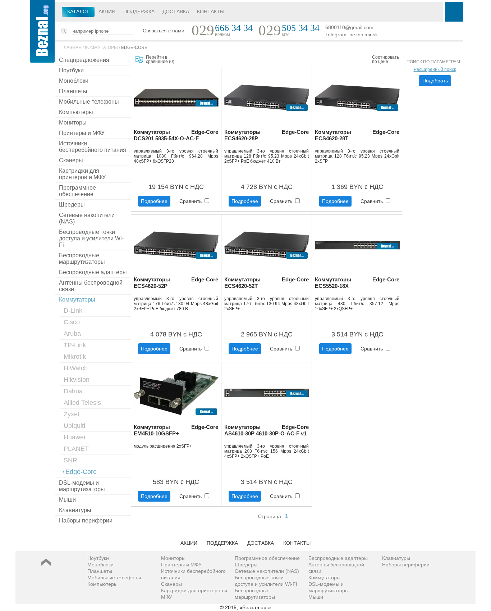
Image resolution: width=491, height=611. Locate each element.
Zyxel (71, 414)
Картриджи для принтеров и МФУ (82, 174)
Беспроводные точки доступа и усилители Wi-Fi (91, 238)
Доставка (175, 11)
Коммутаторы (101, 47)
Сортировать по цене (385, 59)
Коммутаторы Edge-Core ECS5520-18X (357, 282)
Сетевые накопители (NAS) (87, 218)
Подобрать (435, 80)
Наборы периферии (86, 520)
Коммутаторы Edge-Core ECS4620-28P (266, 135)
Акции (106, 11)
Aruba (72, 333)
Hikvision (77, 379)
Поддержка (139, 11)
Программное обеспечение (77, 191)
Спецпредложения (84, 60)
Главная (71, 47)
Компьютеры (76, 112)
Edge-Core (134, 47)
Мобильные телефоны (89, 102)
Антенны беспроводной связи (91, 286)
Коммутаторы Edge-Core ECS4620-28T (357, 135)
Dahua (73, 391)
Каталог (78, 11)
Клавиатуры (75, 510)
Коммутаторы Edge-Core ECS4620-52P (176, 282)
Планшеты (73, 91)
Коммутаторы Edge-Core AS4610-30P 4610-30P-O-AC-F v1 (266, 430)
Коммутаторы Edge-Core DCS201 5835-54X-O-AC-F (176, 135)
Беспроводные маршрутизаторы (82, 258)
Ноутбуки (71, 70)
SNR (70, 460)
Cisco (72, 322)
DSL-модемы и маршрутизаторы (82, 486)
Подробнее (154, 201)
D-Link (73, 310)
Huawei (74, 437)
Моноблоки (73, 81)
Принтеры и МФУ (82, 133)
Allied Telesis (82, 402)
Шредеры (72, 205)
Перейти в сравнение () (160, 59)
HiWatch (76, 368)
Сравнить (191, 201)
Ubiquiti (74, 425)
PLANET (76, 448)
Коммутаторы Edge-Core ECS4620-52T (266, 282)
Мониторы (73, 122)
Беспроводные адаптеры (93, 272)
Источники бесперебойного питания (92, 146)
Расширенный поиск (435, 69)
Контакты (210, 11)
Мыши (67, 500)
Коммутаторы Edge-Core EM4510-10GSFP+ (176, 430)
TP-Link (75, 345)
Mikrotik (75, 356)
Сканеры (71, 160)
